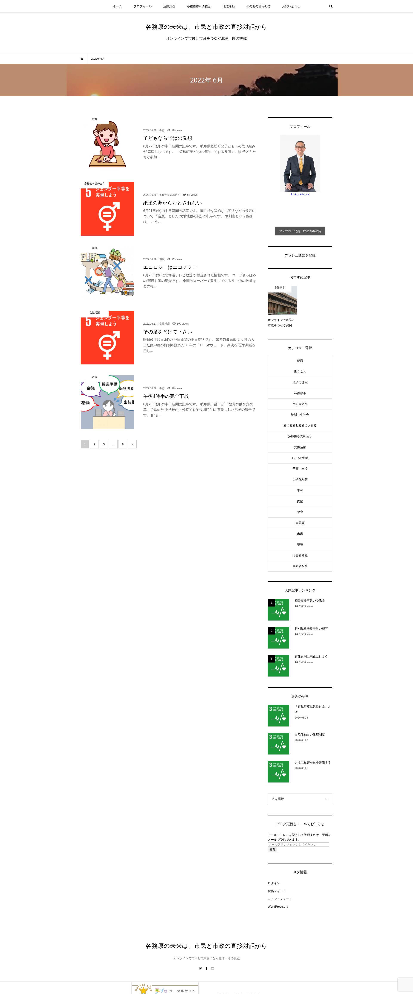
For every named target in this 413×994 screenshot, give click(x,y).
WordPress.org (278, 906)
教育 (300, 512)
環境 (300, 544)
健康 (300, 360)
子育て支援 (300, 468)
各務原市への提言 (199, 6)
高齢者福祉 (300, 566)
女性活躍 (300, 447)
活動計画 (169, 6)
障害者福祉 (300, 555)
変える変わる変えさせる (300, 425)
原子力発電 (300, 382)
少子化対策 (300, 479)
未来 (300, 533)
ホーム (117, 6)
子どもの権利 (300, 458)
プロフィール (143, 6)
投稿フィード (277, 891)
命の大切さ (300, 404)
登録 (273, 849)
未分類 (300, 522)
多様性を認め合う (300, 436)
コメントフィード (280, 899)
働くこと (300, 371)
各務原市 (300, 393)
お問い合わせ (291, 6)
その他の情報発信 (258, 6)
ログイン (274, 883)
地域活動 (229, 6)
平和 (300, 490)
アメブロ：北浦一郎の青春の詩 (300, 231)
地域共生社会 (300, 414)
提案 (300, 501)
